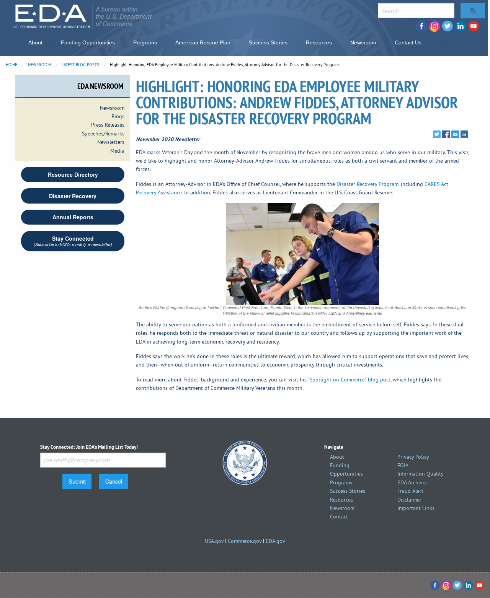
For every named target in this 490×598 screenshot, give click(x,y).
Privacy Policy (413, 456)
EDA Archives (412, 482)
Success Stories (268, 42)
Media (117, 150)
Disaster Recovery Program (367, 184)
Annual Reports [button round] (72, 217)
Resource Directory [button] (73, 174)
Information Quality (420, 473)
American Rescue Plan (202, 42)
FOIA (402, 465)
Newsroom (363, 42)
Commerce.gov (244, 541)
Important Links (415, 508)
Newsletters (110, 142)
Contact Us (408, 42)
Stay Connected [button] (73, 241)
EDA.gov (275, 541)
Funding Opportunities (88, 42)
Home (11, 64)
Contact (339, 516)
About (35, 42)
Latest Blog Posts (80, 64)
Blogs (117, 116)
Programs (145, 42)
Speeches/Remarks (103, 133)
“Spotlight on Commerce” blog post (349, 379)
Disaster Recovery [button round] (72, 196)
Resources (319, 42)
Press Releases (107, 124)
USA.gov (214, 541)
